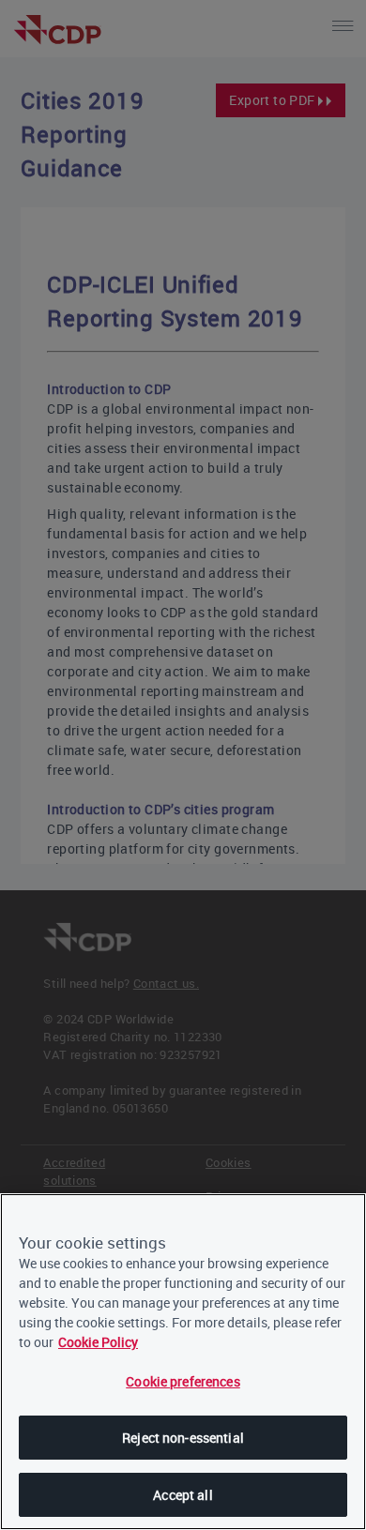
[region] (183, 1361)
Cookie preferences (183, 1381)
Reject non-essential (183, 1438)
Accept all (182, 1495)
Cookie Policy (98, 1342)
